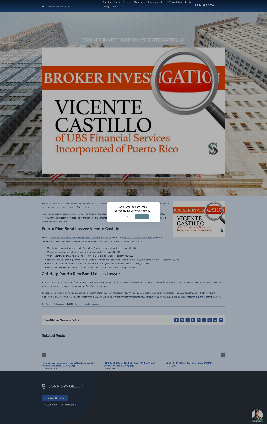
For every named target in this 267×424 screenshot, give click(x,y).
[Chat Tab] (133, 212)
